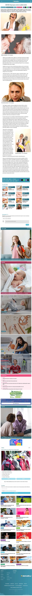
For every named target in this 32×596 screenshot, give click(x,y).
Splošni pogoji (25, 585)
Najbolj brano (4, 375)
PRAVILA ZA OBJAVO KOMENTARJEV (7, 218)
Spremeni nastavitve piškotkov (9, 585)
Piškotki (25, 583)
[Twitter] (25, 7)
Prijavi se (27, 224)
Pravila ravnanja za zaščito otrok (16, 587)
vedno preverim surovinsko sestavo (7, 471)
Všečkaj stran (16, 403)
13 (15, 7)
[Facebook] (23, 7)
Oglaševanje (7, 583)
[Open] (4, 1)
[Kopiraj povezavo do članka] (30, 7)
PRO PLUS (16, 583)
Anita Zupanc (3, 7)
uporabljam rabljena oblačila (6, 474)
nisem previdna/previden (5, 475)
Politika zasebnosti (18, 585)
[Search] (31, 1)
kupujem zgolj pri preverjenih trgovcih (7, 472)
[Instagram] (15, 572)
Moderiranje (21, 583)
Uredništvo (12, 583)
